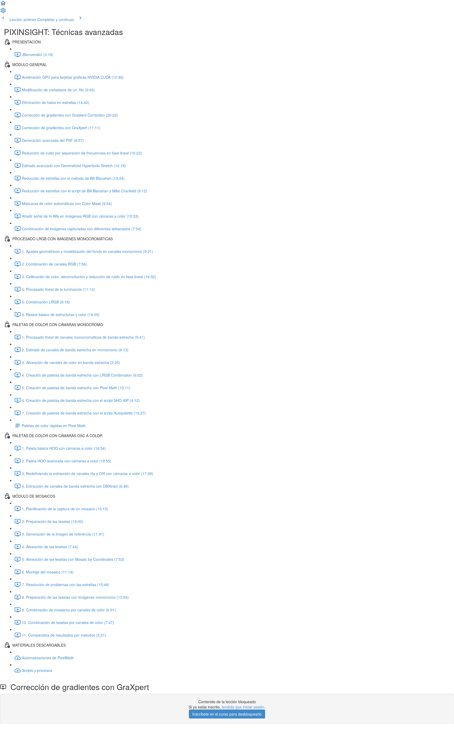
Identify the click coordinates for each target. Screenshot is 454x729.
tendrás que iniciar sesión (243, 707)
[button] (3, 4)
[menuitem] (3, 12)
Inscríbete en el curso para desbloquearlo (227, 714)
